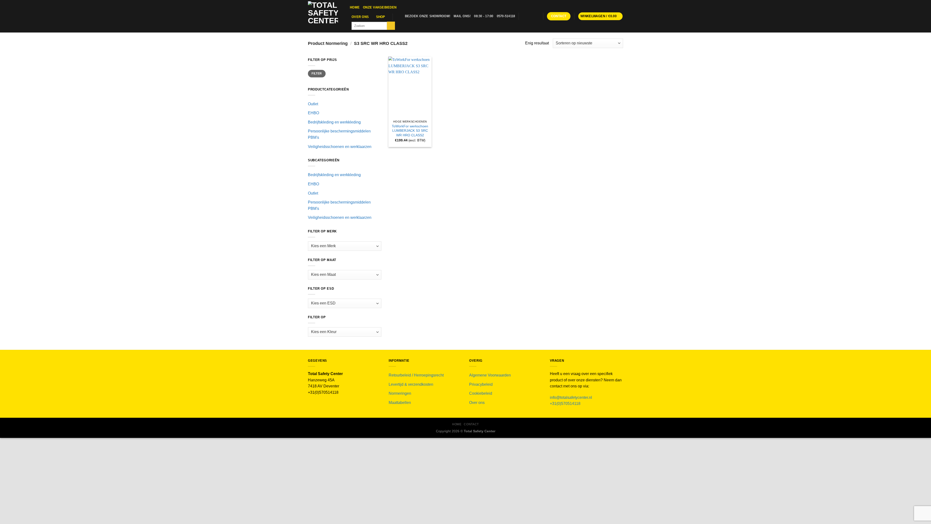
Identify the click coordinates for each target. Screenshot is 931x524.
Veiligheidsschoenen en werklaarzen (339, 147)
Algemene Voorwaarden (490, 375)
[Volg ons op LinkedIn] (536, 16)
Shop (380, 17)
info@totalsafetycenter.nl (571, 397)
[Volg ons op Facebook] (524, 16)
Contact (471, 424)
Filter (317, 73)
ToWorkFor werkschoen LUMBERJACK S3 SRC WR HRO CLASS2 (410, 130)
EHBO (313, 113)
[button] (600, 16)
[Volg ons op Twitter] (530, 16)
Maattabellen (400, 403)
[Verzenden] (391, 26)
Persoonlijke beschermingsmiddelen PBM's (339, 134)
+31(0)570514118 (565, 403)
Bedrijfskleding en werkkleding (334, 122)
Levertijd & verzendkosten (411, 384)
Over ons (360, 17)
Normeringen (400, 393)
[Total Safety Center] (325, 16)
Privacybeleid (481, 384)
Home (355, 7)
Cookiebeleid (480, 393)
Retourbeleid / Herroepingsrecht (416, 375)
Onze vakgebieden (379, 7)
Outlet (313, 104)
